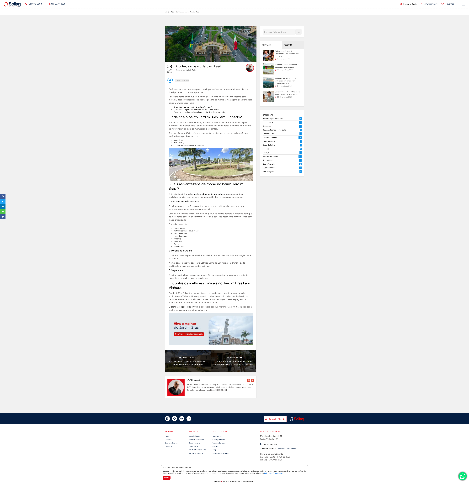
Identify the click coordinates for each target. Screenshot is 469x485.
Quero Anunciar (269, 164)
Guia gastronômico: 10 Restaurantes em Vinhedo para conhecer (287, 53)
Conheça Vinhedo (219, 439)
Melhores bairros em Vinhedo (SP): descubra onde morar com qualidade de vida (287, 80)
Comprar (168, 439)
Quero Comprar (269, 168)
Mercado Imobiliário (270, 156)
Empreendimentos (171, 443)
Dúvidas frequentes (196, 453)
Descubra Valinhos (270, 134)
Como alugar (193, 446)
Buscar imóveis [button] (410, 4)
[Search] (298, 32)
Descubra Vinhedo (182, 80)
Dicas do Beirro (269, 145)
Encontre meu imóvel (196, 439)
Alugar (167, 436)
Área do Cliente (276, 419)
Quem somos (217, 436)
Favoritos (168, 446)
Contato (216, 446)
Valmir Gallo (191, 70)
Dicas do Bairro (269, 141)
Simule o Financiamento (197, 450)
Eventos (266, 149)
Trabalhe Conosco (219, 443)
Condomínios (268, 122)
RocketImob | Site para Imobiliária (243, 481)
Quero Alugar (268, 160)
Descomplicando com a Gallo (274, 130)
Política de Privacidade (273, 473)
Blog (172, 12)
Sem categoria (268, 171)
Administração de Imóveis (273, 118)
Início (167, 12)
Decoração (267, 126)
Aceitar (166, 478)
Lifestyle (266, 152)
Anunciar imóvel (194, 436)
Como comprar (194, 443)
